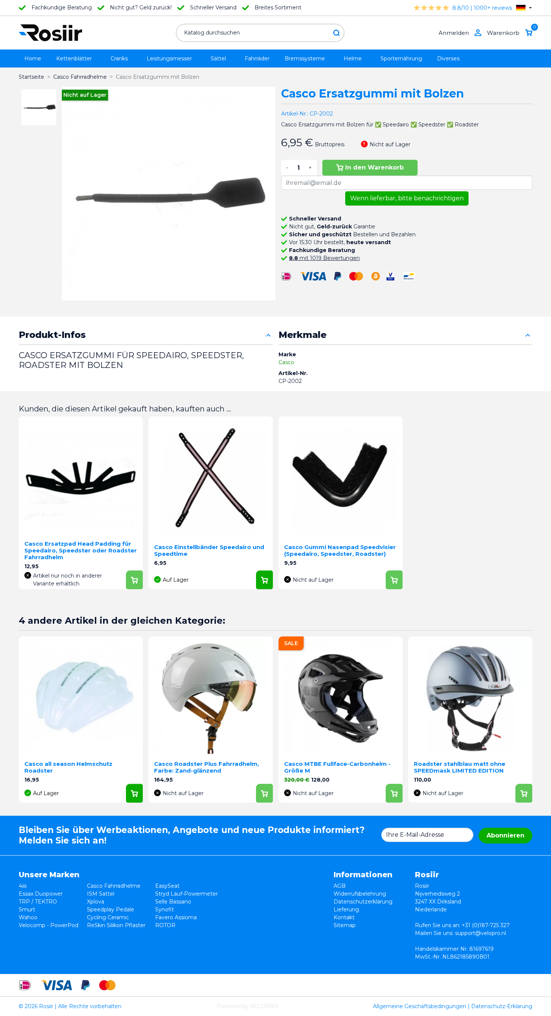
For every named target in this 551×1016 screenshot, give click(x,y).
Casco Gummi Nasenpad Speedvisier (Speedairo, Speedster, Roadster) (340, 550)
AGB (340, 885)
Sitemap (345, 925)
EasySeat (167, 885)
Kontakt (344, 917)
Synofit (164, 909)
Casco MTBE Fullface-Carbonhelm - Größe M (337, 767)
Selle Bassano (173, 901)
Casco (286, 362)
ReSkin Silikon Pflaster (116, 925)
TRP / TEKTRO (38, 901)
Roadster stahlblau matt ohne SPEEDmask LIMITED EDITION (459, 767)
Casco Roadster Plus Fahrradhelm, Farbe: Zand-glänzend (206, 767)
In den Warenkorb (374, 167)
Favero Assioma (176, 917)
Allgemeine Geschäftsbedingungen (419, 1006)
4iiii (23, 885)
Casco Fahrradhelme (114, 885)
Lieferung (346, 909)
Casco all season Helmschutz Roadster (68, 767)
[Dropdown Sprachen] (524, 8)
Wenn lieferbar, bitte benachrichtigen (407, 198)
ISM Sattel (100, 893)
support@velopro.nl (480, 933)
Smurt (27, 909)
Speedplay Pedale (110, 909)
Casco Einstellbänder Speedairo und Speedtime (209, 550)
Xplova (95, 901)
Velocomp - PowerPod (48, 925)
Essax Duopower (41, 893)
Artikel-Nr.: (294, 113)
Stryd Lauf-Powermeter (186, 893)
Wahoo (28, 917)
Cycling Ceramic (108, 917)
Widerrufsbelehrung (360, 893)
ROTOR (165, 925)
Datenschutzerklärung (363, 901)
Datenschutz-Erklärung (501, 1006)
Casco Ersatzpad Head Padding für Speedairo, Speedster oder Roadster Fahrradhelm (80, 550)
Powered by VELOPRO (247, 1006)
